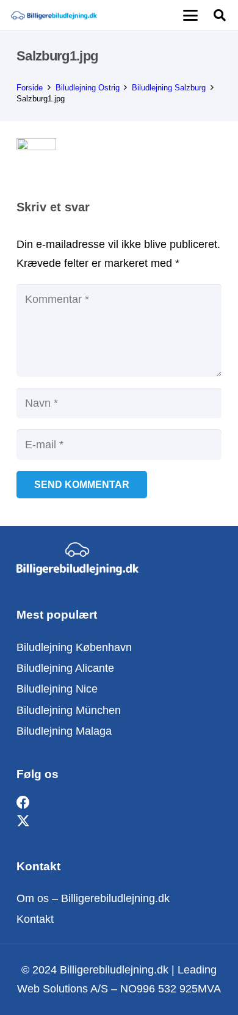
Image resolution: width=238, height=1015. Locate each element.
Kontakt (35, 919)
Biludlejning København (74, 647)
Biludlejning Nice (57, 689)
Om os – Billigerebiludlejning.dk (93, 898)
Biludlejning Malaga (64, 731)
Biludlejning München (68, 710)
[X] (23, 821)
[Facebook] (23, 802)
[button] (190, 15)
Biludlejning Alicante (65, 668)
